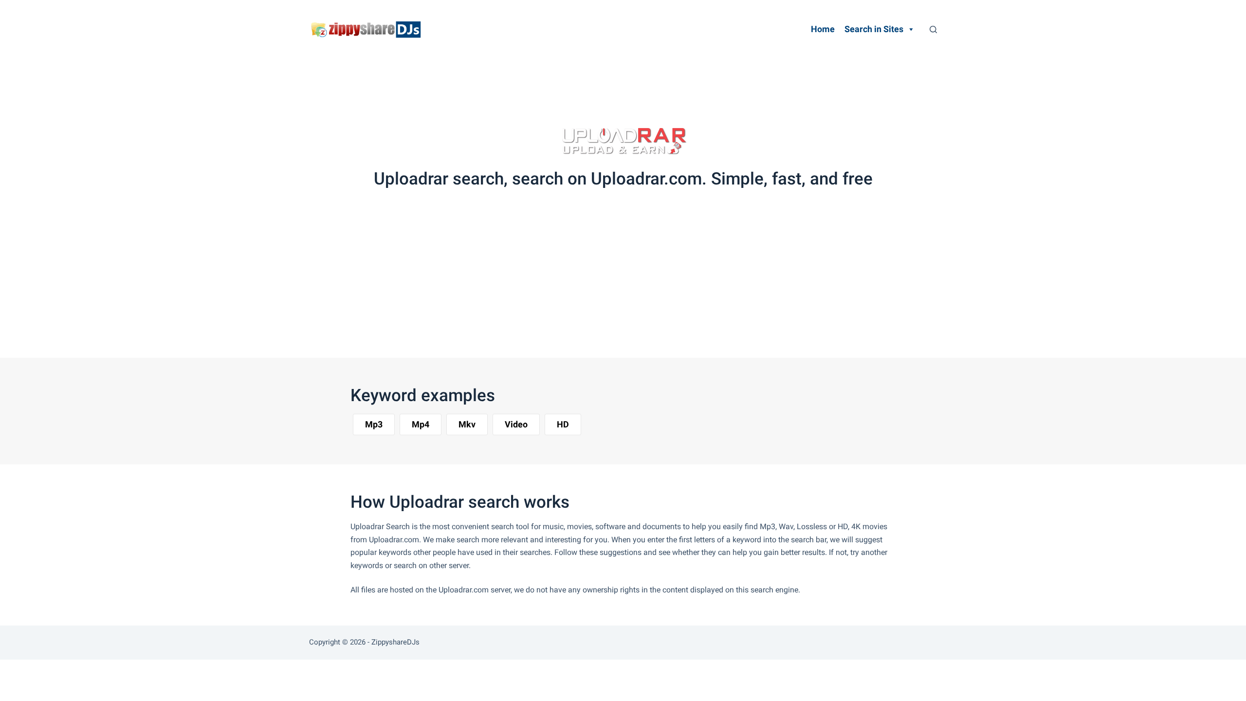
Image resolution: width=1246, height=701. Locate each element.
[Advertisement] (610, 85)
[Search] (933, 29)
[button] (374, 424)
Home (823, 29)
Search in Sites (873, 29)
